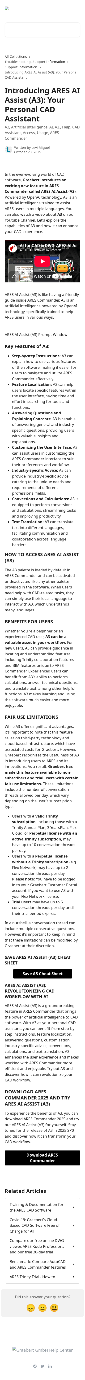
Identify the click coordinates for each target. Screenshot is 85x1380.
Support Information (21, 67)
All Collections (16, 56)
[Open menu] (76, 8)
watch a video (32, 214)
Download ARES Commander (42, 1157)
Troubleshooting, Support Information (35, 61)
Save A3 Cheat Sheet (43, 973)
